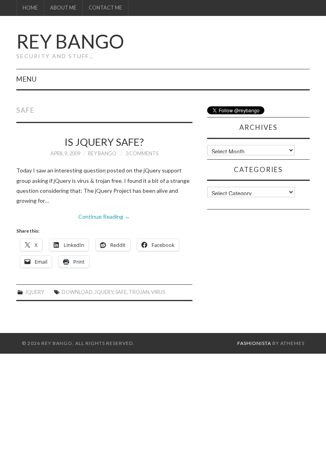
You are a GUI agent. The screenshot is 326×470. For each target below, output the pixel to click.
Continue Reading (104, 216)
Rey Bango (70, 41)
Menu (26, 79)
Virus (158, 292)
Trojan (139, 292)
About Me (63, 8)
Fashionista (254, 343)
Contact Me (105, 8)
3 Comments (142, 154)
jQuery (34, 292)
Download (77, 292)
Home (30, 8)
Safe (121, 292)
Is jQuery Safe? (104, 142)
